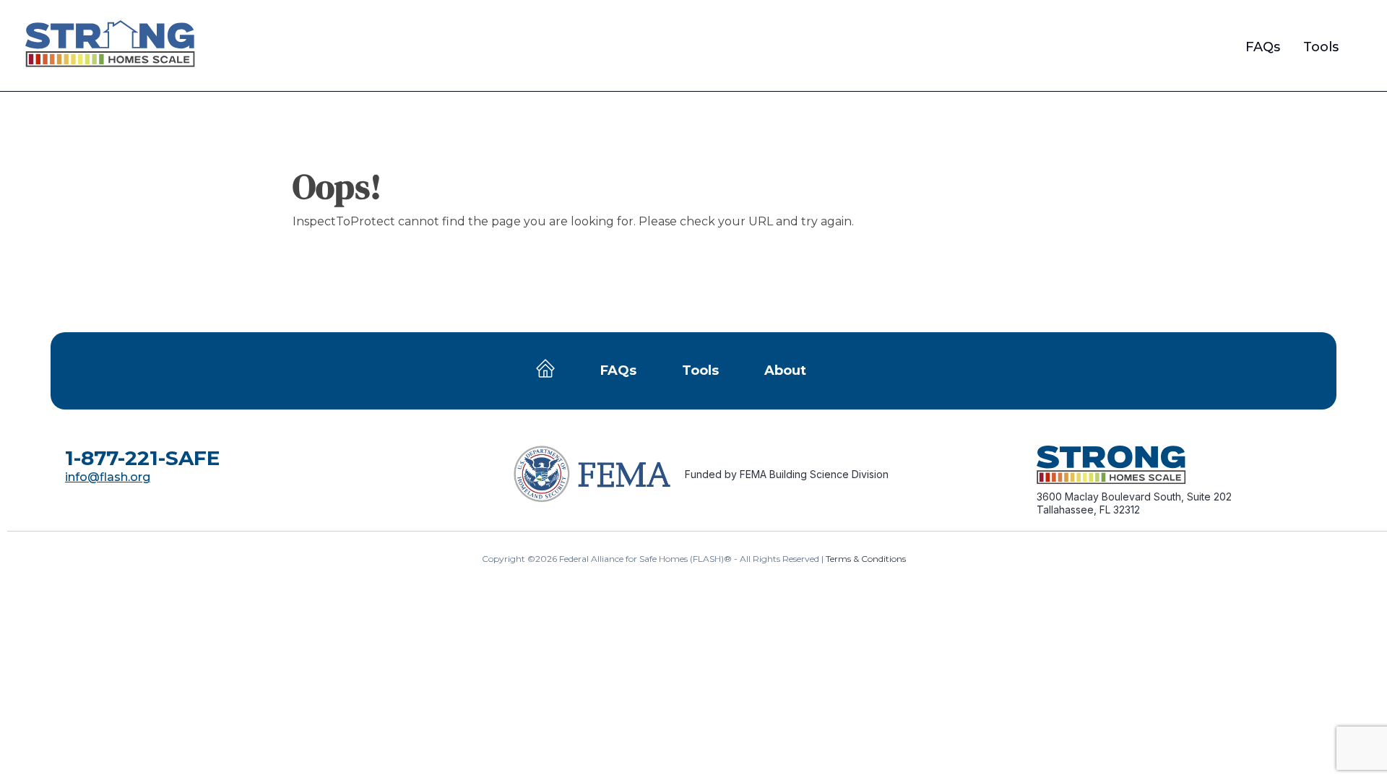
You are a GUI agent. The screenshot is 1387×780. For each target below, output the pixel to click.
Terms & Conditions (866, 558)
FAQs (1262, 47)
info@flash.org (107, 477)
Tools (1321, 47)
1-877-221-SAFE (142, 458)
